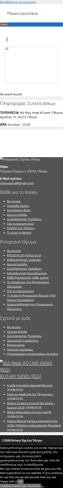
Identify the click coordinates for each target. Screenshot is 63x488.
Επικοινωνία (15, 345)
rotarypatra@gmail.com (17, 183)
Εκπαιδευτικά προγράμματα (27, 273)
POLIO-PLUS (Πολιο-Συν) (24, 255)
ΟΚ (20, 481)
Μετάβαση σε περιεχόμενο (18, 2)
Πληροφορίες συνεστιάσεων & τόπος (32, 354)
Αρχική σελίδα (17, 215)
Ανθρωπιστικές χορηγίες (24, 260)
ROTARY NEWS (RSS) (20, 376)
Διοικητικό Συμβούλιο (22, 341)
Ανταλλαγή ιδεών (19, 210)
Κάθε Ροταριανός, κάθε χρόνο (27, 278)
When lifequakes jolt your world (29, 412)
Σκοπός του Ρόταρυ (20, 228)
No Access (14, 201)
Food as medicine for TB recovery (30, 394)
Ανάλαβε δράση (18, 206)
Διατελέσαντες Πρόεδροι (24, 219)
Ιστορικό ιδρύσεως (20, 349)
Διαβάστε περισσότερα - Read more (20, 485)
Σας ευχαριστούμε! (20, 224)
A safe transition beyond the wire (29, 385)
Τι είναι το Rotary (19, 233)
